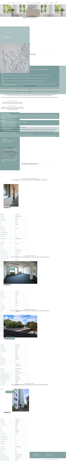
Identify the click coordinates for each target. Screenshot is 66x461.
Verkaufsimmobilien (24, 454)
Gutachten (35, 456)
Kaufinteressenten (23, 456)
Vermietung (10, 455)
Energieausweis (36, 454)
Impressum (48, 456)
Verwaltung (10, 456)
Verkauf (9, 454)
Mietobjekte (22, 455)
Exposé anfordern (10, 269)
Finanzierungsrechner (37, 455)
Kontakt (47, 454)
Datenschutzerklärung (49, 455)
